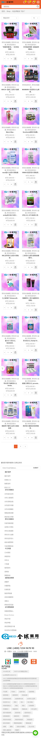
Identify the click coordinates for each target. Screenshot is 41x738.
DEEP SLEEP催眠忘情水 (20, 671)
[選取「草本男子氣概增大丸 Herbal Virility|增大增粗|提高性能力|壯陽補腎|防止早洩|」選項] (15, 395)
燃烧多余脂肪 (7, 719)
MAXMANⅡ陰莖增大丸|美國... (30, 91)
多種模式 (5, 709)
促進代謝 (22, 691)
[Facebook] (2, 459)
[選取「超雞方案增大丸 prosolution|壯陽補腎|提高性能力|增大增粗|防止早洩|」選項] (36, 393)
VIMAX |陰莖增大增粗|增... (31, 172)
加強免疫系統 (7, 698)
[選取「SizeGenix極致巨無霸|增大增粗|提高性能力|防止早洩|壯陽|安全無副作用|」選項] (36, 142)
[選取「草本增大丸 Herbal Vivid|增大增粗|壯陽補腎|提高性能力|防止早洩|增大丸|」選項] (36, 350)
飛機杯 (17, 730)
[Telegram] (18, 459)
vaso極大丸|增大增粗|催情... (10, 174)
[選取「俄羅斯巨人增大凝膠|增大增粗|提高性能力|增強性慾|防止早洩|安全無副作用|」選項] (36, 310)
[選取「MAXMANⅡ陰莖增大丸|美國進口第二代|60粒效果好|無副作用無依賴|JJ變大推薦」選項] (36, 101)
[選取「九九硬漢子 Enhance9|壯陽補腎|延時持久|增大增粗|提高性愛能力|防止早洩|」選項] (15, 308)
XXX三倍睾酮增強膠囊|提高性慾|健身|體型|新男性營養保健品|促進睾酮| (20, 679)
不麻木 (13, 691)
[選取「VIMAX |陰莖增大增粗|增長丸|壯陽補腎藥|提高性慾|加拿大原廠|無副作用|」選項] (36, 182)
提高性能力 (28, 712)
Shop (8, 11)
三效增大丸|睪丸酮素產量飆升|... (30, 257)
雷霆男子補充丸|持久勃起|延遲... (10, 427)
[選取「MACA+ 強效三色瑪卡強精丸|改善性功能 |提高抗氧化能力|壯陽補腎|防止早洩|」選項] (15, 101)
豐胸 (11, 726)
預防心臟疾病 (7, 730)
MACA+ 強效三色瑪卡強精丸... (10, 91)
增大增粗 (30, 702)
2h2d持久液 (6, 671)
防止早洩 (31, 726)
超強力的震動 (21, 726)
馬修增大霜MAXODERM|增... (31, 427)
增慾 (16, 705)
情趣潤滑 (15, 709)
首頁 (3, 11)
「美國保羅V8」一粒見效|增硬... (10, 48)
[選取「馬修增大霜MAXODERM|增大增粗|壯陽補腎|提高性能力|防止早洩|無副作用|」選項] (36, 438)
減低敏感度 (6, 716)
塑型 (15, 702)
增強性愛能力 (7, 705)
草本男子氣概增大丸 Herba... (10, 384)
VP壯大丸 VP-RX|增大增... (30, 215)
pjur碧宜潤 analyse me (9, 675)
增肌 (23, 705)
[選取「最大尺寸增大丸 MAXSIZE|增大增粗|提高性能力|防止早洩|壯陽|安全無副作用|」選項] (15, 352)
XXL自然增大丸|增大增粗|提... (10, 257)
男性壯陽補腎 (6, 42)
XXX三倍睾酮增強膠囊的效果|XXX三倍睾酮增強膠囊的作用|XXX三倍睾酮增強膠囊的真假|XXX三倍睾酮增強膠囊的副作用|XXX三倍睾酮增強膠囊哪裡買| (20, 686)
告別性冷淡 (6, 702)
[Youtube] (14, 459)
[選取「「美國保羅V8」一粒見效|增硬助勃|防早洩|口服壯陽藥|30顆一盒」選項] (15, 59)
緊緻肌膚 (28, 723)
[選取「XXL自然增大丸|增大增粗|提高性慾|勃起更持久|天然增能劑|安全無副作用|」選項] (15, 267)
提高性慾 (17, 712)
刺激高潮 (24, 695)
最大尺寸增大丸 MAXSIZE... (10, 342)
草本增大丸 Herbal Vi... (31, 341)
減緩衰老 (16, 716)
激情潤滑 (25, 716)
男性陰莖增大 (11, 45)
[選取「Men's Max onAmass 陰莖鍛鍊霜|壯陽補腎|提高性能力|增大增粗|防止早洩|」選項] (15, 142)
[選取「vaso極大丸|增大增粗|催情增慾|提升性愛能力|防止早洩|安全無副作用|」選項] (15, 184)
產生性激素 (6, 723)
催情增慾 (5, 695)
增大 (22, 702)
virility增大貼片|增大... (10, 215)
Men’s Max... (10, 132)
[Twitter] (6, 459)
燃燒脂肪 (29, 719)
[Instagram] (10, 459)
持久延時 (34, 709)
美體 (4, 726)
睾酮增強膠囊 (18, 723)
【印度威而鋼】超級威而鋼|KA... (31, 48)
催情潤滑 (15, 695)
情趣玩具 (24, 709)
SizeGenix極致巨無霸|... (31, 132)
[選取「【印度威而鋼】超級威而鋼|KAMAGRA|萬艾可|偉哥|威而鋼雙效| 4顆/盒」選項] (36, 59)
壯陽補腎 (31, 705)
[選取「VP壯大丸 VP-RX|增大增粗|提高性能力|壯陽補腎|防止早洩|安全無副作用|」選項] (36, 225)
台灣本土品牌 (31, 698)
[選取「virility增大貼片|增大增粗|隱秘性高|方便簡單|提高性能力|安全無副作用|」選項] (15, 225)
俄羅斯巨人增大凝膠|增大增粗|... (30, 299)
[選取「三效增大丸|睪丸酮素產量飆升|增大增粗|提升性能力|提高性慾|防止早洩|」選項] (36, 267)
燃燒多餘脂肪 (19, 719)
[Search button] (37, 6)
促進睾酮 (31, 691)
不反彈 (5, 691)
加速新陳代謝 (19, 698)
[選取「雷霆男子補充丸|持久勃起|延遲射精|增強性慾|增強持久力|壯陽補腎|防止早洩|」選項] (15, 438)
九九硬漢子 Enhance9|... (10, 298)
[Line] (35, 733)
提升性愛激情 (7, 712)
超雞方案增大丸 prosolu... (30, 383)
